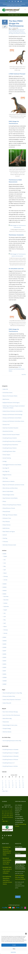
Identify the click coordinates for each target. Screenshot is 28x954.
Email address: (18, 847)
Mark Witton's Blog (7, 718)
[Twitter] (4, 835)
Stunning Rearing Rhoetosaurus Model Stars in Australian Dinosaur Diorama (7, 880)
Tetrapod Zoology (7, 728)
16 (23, 783)
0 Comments (23, 33)
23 (23, 785)
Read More (24, 374)
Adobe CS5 (19, 29)
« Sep (3, 791)
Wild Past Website (7, 731)
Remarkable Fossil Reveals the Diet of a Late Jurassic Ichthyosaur (7, 870)
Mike (11, 28)
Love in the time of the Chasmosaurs (11, 715)
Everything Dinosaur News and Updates (12, 441)
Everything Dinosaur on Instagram (11, 752)
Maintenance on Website (8, 481)
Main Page (11, 33)
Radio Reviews (6, 528)
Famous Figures (6, 454)
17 (2, 785)
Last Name (17, 859)
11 (5, 783)
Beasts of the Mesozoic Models (10, 396)
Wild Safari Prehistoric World (9, 545)
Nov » (7, 791)
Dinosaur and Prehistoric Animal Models (12, 417)
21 (16, 785)
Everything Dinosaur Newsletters (10, 444)
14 (16, 783)
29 (19, 787)
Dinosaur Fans (6, 424)
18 (5, 785)
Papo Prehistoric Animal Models (10, 498)
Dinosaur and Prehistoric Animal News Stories (13, 421)
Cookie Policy (13, 952)
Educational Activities (8, 431)
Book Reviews (6, 399)
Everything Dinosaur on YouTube (10, 766)
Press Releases (16, 33)
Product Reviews (7, 525)
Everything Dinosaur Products (19, 32)
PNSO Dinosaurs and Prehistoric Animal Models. (16, 369)
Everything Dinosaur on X (9, 762)
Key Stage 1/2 (6, 468)
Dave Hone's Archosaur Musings (10, 711)
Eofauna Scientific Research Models (11, 434)
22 (19, 785)
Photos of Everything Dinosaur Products (12, 504)
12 (9, 783)
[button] (26, 933)
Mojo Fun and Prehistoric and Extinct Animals (13, 484)
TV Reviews (5, 541)
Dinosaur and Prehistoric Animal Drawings (12, 414)
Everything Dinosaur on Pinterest (10, 759)
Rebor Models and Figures (9, 531)
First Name (17, 853)
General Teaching (7, 458)
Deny (14, 948)
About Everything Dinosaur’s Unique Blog (12, 693)
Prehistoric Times (7, 518)
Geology (4, 461)
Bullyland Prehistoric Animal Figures (11, 402)
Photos (4, 501)
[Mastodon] (11, 835)
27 (12, 787)
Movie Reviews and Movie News (10, 488)
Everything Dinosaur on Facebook (10, 749)
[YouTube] (8, 835)
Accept (14, 945)
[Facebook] (2, 835)
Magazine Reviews (7, 474)
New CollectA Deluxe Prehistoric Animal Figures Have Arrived (7, 861)
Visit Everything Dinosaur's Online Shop (12, 740)
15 (19, 783)
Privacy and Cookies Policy (9, 696)
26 (9, 787)
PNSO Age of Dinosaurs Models (10, 514)
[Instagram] (2, 837)
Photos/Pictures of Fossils (9, 508)
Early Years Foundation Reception (10, 427)
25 (6, 787)
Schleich (5, 535)
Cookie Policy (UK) (7, 703)
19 (9, 785)
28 (16, 787)
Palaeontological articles (8, 494)
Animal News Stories (7, 392)
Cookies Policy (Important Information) (12, 699)
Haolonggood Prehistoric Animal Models (12, 464)
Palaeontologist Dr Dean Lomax (10, 725)
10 (2, 783)
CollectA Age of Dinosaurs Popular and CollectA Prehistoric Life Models (14, 406)
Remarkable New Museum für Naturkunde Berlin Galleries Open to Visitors (7, 851)
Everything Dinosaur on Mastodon (11, 756)
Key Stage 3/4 (6, 471)
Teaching (5, 538)
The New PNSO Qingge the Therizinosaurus (16, 23)
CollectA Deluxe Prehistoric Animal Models (13, 411)
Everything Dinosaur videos (9, 451)
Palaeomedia (6, 721)
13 (12, 783)
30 (23, 787)
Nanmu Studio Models (8, 491)
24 (2, 787)
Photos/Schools (6, 511)
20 (12, 785)
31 (2, 789)
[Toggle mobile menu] (25, 9)
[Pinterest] (6, 835)
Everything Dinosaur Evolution (10, 438)
